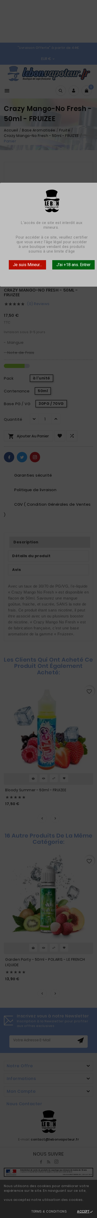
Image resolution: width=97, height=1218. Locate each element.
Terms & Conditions (49, 1211)
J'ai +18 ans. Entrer (73, 264)
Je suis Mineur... (27, 264)
